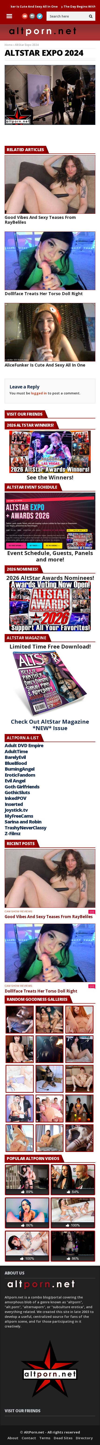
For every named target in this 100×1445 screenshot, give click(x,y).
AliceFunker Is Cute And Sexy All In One (45, 365)
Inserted (14, 804)
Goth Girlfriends (22, 787)
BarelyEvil (15, 757)
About (12, 1438)
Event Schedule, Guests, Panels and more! (50, 556)
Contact (29, 1438)
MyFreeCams (19, 816)
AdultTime (16, 751)
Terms (44, 1438)
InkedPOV (15, 798)
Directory (84, 1438)
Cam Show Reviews (18, 911)
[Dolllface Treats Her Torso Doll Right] (50, 261)
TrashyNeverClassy (25, 828)
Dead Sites (63, 1438)
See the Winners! (50, 477)
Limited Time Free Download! (50, 646)
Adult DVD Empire (24, 745)
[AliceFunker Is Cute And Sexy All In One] (50, 332)
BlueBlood (16, 763)
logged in (39, 393)
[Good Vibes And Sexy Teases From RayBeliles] (50, 184)
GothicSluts (17, 792)
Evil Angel (15, 781)
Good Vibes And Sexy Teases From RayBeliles (40, 219)
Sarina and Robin (23, 822)
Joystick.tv (16, 810)
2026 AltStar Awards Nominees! (50, 578)
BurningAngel (19, 769)
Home (9, 45)
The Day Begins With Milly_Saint (56, 6)
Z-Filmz (12, 833)
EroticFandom (20, 775)
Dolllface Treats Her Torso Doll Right (44, 293)
